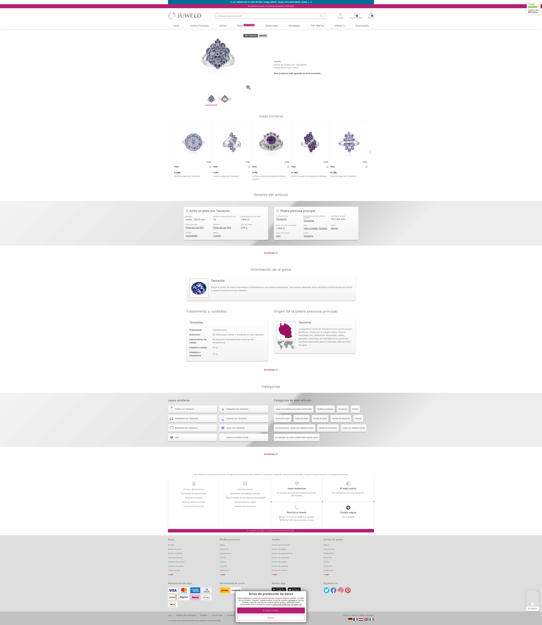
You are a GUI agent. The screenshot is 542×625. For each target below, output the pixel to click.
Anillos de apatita (280, 566)
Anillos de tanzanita (341, 418)
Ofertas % (340, 25)
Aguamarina (329, 549)
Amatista (224, 549)
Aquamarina (225, 553)
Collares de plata (176, 566)
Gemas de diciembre (328, 428)
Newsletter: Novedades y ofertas (245, 493)
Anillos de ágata (279, 549)
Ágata (222, 545)
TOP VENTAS (317, 25)
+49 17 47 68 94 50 (291, 517)
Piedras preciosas (325, 409)
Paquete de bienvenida (245, 506)
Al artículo (269, 253)
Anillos (223, 25)
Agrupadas (191, 235)
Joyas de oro (174, 570)
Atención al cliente (193, 498)
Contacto (231, 615)
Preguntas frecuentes (194, 506)
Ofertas (358, 418)
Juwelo (217, 235)
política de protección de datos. (285, 604)
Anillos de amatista (280, 557)
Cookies (203, 615)
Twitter (326, 590)
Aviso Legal (217, 615)
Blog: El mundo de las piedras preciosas (243, 498)
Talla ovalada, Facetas (315, 228)
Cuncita (223, 566)
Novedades (294, 25)
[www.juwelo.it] (372, 619)
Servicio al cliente (296, 512)
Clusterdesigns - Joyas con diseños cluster (294, 428)
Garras (334, 228)
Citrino (223, 557)
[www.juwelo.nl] (361, 619)
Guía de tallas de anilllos (193, 502)
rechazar (292, 600)
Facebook (333, 590)
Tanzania (308, 236)
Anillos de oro (174, 549)
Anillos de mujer (282, 418)
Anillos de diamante (281, 545)
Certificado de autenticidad (193, 493)
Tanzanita (281, 219)
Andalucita (329, 570)
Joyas (176, 25)
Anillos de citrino (279, 570)
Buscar (322, 16)
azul (278, 236)
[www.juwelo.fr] (355, 619)
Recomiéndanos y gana (245, 502)
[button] (340, 16)
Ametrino (328, 566)
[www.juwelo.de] (350, 619)
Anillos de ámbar (279, 562)
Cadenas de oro (175, 557)
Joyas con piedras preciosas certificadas (293, 409)
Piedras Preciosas (199, 25)
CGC (170, 615)
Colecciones (271, 25)
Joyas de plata (301, 418)
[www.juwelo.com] (366, 619)
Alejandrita (329, 553)
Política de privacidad (186, 615)
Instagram (341, 590)
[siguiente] (369, 151)
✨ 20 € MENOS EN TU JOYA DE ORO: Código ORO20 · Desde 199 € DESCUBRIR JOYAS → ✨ (271, 2)
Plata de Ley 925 (195, 227)
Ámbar (327, 562)
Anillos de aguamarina (282, 553)
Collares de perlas (176, 562)
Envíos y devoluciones (193, 489)
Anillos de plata (320, 418)
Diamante (224, 570)
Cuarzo (223, 562)
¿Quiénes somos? (245, 489)
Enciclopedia (362, 25)
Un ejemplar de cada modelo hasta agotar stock (296, 437)
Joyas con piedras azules (353, 428)
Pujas (245, 25)
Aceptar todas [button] (271, 610)
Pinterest (348, 590)
